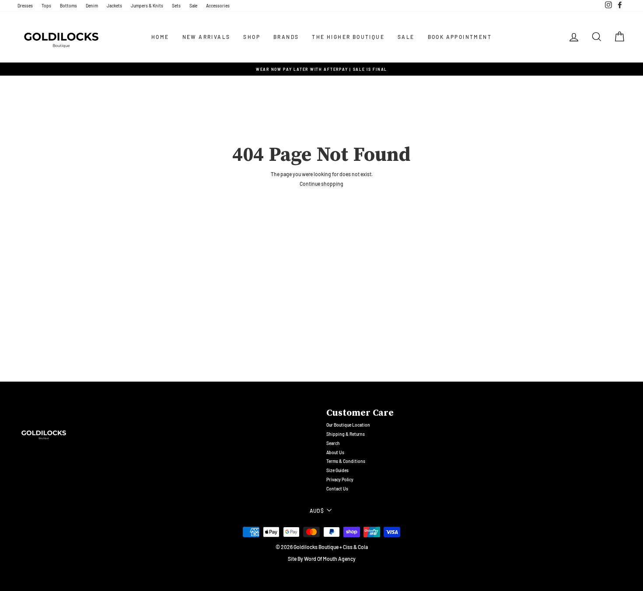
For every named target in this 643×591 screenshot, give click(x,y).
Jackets (114, 5)
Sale (193, 5)
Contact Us (337, 488)
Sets (176, 5)
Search (333, 443)
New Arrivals (206, 37)
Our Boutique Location (348, 425)
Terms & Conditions (345, 461)
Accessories (218, 5)
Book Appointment (460, 37)
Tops (46, 5)
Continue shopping (321, 184)
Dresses (25, 5)
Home (160, 37)
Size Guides (337, 470)
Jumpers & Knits (147, 5)
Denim (92, 5)
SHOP (251, 37)
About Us (335, 452)
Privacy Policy (339, 479)
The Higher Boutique (348, 37)
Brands (286, 37)
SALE (406, 37)
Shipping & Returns (345, 434)
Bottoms (68, 5)
